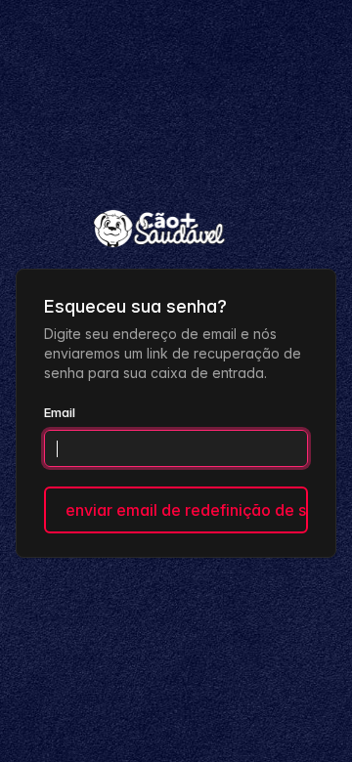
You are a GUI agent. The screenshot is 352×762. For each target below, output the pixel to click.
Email (59, 412)
